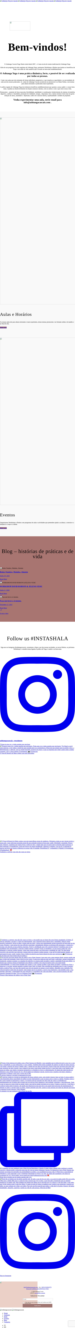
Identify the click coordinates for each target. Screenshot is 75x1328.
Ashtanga (7, 1315)
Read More (3, 579)
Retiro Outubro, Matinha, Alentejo (14, 572)
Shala (5, 1317)
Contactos (7, 1322)
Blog (5, 1320)
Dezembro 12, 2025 (6, 604)
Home (6, 1313)
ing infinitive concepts (40, 1293)
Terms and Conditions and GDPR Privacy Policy (37, 1289)
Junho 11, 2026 (4, 590)
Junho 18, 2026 (5, 576)
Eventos (6, 1318)
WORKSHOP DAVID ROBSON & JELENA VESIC (21, 586)
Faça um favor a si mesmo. (10, 601)
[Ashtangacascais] (35, 1)
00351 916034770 (46, 1287)
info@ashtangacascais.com (31, 1287)
